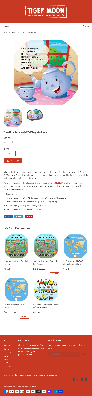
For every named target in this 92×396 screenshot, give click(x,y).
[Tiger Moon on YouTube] (86, 380)
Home (5, 32)
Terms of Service (52, 375)
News (6, 356)
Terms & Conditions (25, 375)
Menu (7, 26)
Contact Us (8, 352)
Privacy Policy (13, 375)
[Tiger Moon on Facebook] (74, 380)
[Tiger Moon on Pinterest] (78, 380)
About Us (7, 345)
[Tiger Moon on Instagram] (82, 380)
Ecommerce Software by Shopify (26, 386)
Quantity (6, 149)
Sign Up (84, 354)
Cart (88, 26)
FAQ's (5, 375)
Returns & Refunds (39, 375)
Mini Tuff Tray (60, 183)
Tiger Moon (11, 386)
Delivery (7, 349)
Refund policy (9, 366)
